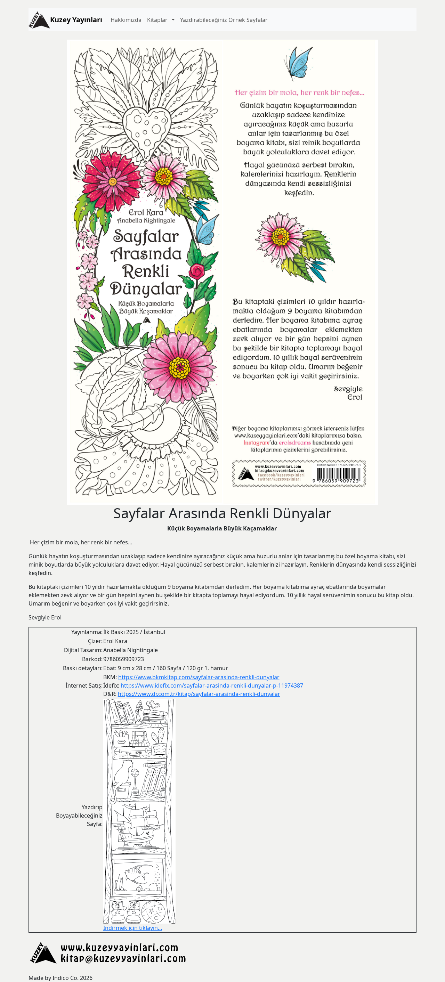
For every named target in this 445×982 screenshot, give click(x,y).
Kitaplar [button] (158, 20)
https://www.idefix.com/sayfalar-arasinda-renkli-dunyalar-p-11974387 (212, 685)
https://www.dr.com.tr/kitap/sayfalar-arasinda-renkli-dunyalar (199, 694)
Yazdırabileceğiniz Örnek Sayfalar (224, 20)
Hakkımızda (126, 20)
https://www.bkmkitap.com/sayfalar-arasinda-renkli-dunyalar (199, 677)
